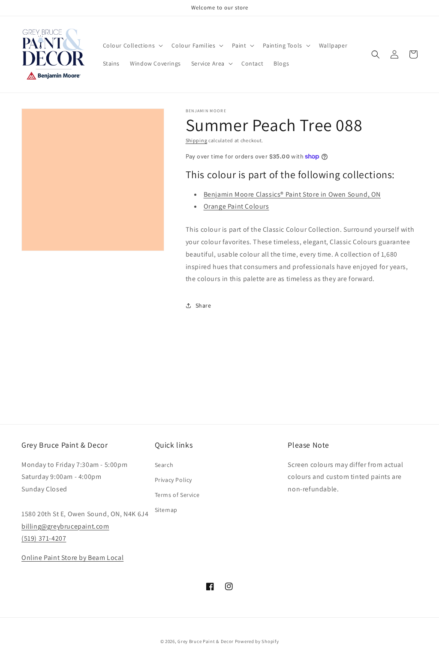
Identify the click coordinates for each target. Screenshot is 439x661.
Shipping (196, 140)
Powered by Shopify (257, 641)
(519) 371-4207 (43, 538)
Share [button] (203, 305)
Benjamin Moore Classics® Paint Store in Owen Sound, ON (292, 194)
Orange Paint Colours (236, 206)
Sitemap (166, 510)
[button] (132, 45)
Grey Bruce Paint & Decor (205, 641)
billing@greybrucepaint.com (65, 526)
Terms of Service (177, 495)
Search (164, 465)
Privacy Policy (173, 480)
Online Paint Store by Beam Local (72, 557)
